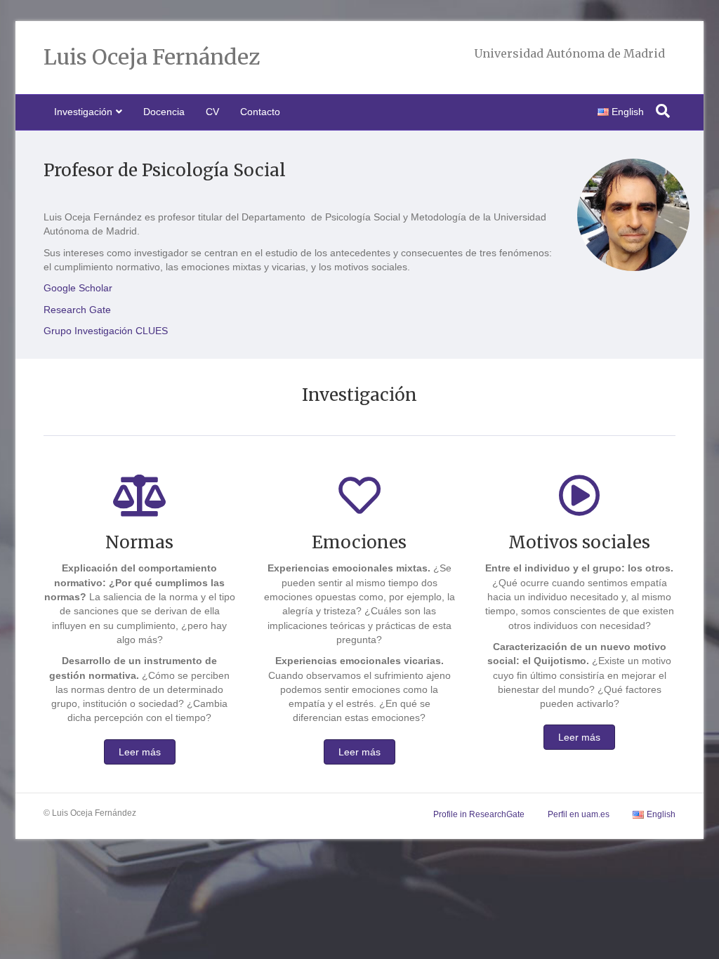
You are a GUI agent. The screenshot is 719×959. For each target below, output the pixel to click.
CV (212, 111)
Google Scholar (78, 287)
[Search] (662, 111)
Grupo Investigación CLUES (106, 330)
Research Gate (77, 309)
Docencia (164, 111)
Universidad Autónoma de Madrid (569, 53)
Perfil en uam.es (578, 814)
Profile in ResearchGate (479, 814)
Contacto (260, 111)
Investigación (83, 111)
